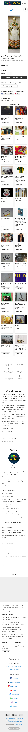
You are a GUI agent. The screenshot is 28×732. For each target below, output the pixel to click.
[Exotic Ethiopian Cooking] (7, 297)
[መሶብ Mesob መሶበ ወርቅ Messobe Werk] (7, 237)
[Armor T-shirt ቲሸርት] (21, 130)
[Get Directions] (6, 651)
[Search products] (25, 9)
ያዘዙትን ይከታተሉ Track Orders (8, 371)
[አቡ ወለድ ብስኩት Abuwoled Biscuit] (21, 110)
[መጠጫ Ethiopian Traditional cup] (7, 150)
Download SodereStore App (15, 721)
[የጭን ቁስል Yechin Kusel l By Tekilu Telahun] (21, 150)
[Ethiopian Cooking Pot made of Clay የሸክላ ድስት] (21, 257)
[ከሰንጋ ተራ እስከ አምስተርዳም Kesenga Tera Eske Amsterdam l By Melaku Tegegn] (21, 297)
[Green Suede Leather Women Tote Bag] (7, 130)
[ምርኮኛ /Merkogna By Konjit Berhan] (7, 110)
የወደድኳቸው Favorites (19, 371)
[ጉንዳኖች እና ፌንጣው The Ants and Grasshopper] (7, 319)
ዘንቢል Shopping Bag (8, 378)
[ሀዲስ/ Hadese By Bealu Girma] (21, 277)
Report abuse (19, 724)
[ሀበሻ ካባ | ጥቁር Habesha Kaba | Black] (21, 237)
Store (2, 60)
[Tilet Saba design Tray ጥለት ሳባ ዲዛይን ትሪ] (21, 192)
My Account (19, 364)
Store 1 (3, 62)
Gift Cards (19, 378)
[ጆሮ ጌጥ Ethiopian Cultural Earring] (7, 212)
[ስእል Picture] (21, 319)
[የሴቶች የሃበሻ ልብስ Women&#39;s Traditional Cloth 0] (14, 34)
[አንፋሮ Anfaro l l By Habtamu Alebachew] (7, 339)
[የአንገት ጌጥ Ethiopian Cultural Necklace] (7, 277)
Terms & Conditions (10, 718)
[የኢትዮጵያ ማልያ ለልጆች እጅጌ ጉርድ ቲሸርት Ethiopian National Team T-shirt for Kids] (21, 170)
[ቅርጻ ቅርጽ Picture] (7, 192)
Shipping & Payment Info (11, 720)
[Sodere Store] (12, 3)
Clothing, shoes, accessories (14, 60)
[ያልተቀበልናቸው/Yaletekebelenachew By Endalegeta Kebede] (7, 170)
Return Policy (21, 720)
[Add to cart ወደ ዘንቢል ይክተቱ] (5, 122)
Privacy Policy (19, 718)
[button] (9, 86)
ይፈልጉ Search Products (8, 365)
